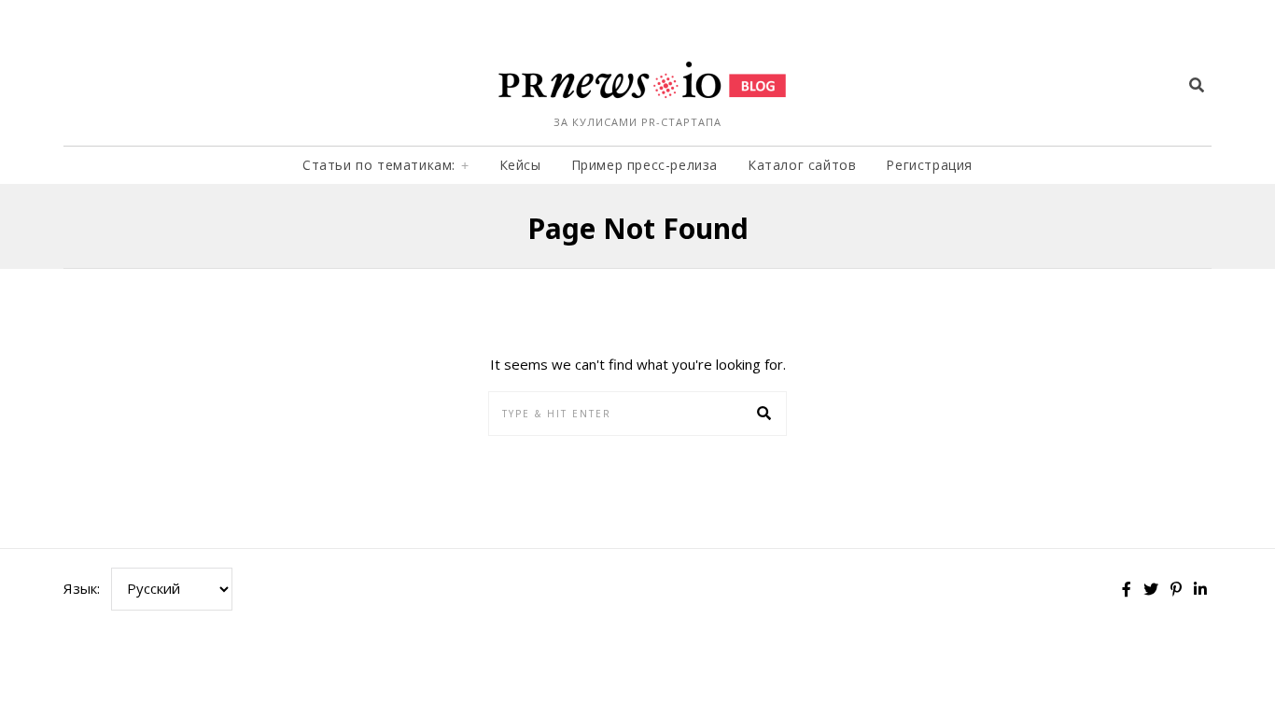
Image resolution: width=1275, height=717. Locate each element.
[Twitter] (1151, 589)
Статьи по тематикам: (378, 165)
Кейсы (520, 165)
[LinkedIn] (1200, 589)
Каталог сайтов (802, 165)
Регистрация (929, 165)
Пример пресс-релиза (644, 165)
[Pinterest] (1176, 589)
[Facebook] (1126, 589)
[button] (764, 413)
